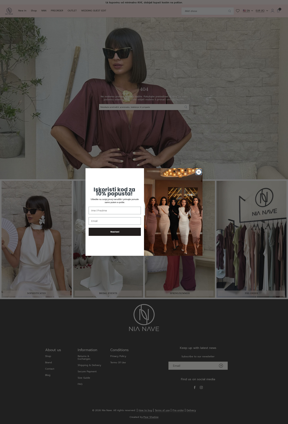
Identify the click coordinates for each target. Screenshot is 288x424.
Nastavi (114, 231)
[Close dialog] (198, 172)
